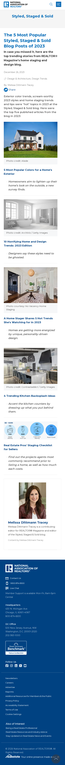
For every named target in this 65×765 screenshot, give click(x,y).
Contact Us (15, 578)
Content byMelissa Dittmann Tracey (25, 540)
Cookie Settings (13, 714)
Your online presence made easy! (40, 757)
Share (12, 89)
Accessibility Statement (17, 705)
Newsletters (11, 678)
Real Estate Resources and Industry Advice (26, 732)
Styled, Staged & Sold (32, 16)
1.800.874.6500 (17, 583)
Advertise (10, 687)
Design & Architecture (19, 78)
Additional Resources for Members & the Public (28, 696)
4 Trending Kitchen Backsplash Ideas (29, 395)
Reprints (9, 692)
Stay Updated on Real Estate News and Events (28, 736)
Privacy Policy (12, 700)
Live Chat (14, 588)
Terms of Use (11, 709)
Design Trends (39, 78)
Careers (9, 682)
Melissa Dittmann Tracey (21, 85)
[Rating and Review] (16, 654)
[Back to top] (55, 758)
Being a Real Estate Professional (21, 728)
